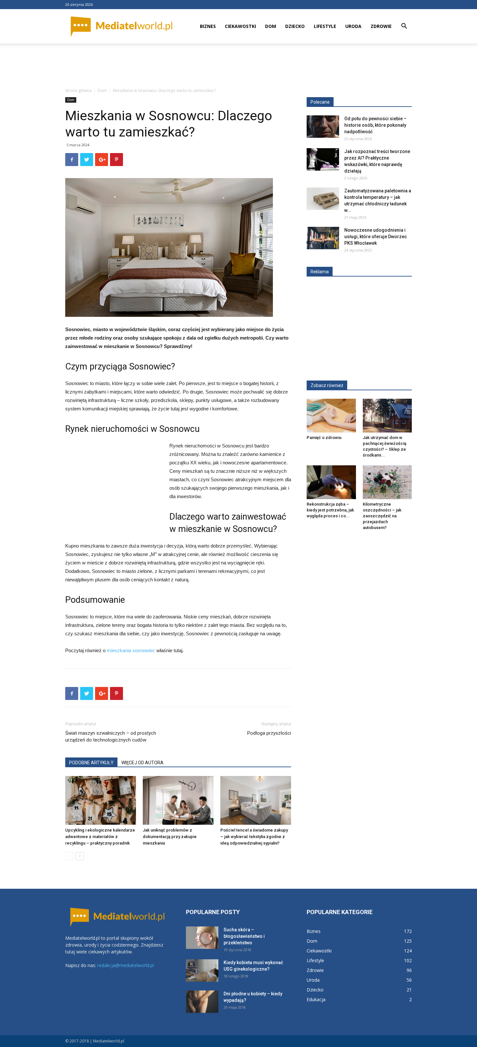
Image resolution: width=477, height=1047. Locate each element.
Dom (270, 26)
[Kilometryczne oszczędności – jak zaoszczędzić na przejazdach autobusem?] (387, 482)
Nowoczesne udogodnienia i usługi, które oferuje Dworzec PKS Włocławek (375, 236)
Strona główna (78, 90)
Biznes (208, 26)
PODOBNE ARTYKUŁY (91, 762)
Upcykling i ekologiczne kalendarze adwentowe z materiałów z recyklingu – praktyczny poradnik (100, 837)
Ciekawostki (240, 26)
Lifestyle (325, 26)
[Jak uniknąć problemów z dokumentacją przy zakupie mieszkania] (178, 800)
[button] (404, 27)
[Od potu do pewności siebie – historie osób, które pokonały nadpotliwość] (323, 126)
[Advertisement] (238, 66)
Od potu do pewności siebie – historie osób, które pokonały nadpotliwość (375, 125)
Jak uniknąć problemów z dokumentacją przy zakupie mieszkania (170, 837)
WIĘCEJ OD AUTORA (142, 762)
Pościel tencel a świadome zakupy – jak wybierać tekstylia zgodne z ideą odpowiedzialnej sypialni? (254, 837)
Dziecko (295, 26)
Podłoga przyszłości (269, 733)
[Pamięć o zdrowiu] (331, 416)
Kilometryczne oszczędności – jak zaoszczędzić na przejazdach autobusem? (382, 516)
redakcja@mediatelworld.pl (125, 965)
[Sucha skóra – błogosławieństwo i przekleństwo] (202, 937)
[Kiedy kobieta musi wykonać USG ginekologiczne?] (202, 970)
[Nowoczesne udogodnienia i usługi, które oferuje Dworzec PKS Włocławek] (323, 238)
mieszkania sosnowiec (131, 650)
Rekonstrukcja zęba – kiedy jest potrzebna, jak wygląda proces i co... (330, 510)
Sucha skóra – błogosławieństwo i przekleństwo (244, 936)
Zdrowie (381, 26)
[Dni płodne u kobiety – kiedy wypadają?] (202, 1001)
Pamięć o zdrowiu (324, 437)
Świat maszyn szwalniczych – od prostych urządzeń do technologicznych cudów (110, 736)
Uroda (353, 26)
